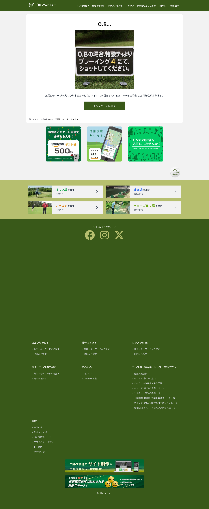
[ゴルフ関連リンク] (54, 438)
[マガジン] (104, 374)
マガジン (129, 5)
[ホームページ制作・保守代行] (155, 384)
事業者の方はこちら (146, 5)
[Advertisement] (104, 290)
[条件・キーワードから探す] (54, 349)
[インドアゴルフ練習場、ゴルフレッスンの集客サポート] (104, 482)
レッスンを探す (115, 5)
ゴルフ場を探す (81, 5)
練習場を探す (98, 5)
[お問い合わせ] (54, 428)
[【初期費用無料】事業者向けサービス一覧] (155, 398)
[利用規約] (54, 447)
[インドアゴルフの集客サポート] (155, 389)
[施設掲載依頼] (155, 374)
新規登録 (174, 5)
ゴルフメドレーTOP (37, 119)
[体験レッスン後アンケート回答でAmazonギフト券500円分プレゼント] (63, 144)
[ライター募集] (145, 144)
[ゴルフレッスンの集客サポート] (155, 394)
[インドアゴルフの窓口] (155, 379)
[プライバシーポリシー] (54, 442)
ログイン (163, 5)
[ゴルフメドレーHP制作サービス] (104, 466)
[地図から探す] (54, 354)
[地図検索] (104, 144)
